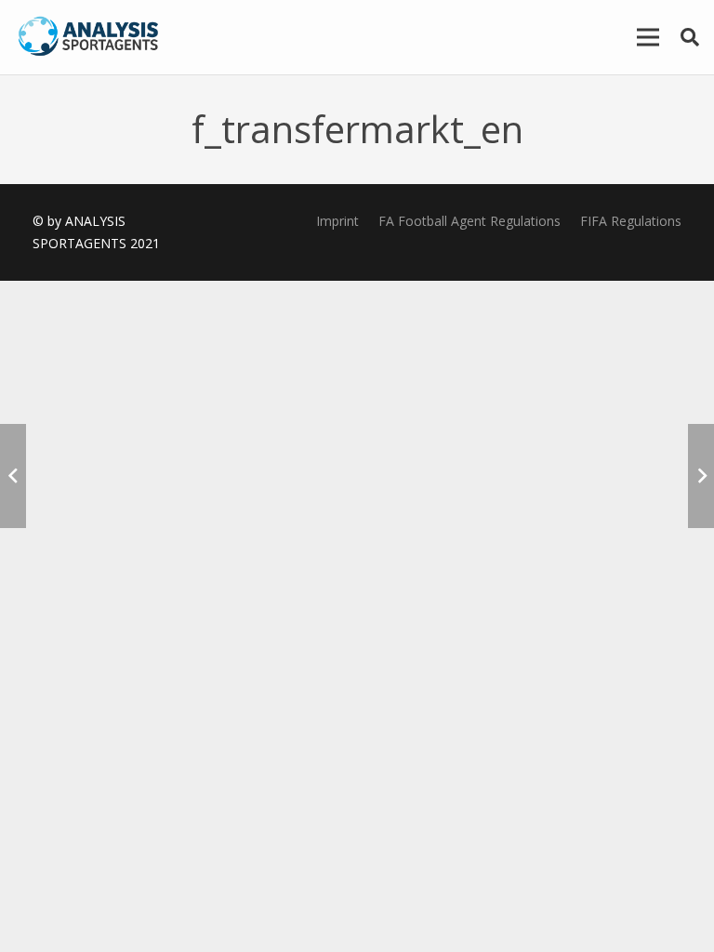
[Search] (689, 37)
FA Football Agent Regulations (469, 221)
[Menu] (648, 37)
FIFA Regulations (630, 221)
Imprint (337, 221)
